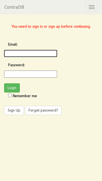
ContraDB (14, 7)
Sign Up (14, 110)
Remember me (25, 95)
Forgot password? (43, 110)
